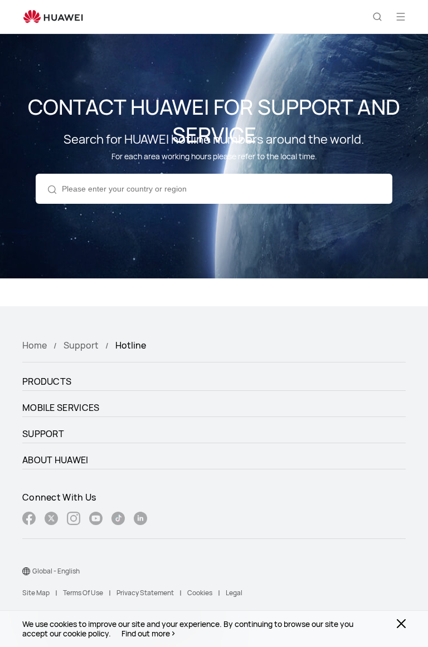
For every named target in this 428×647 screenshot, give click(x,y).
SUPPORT (43, 433)
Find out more (145, 634)
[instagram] (73, 520)
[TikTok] (118, 520)
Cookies (199, 592)
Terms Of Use (83, 592)
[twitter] (51, 520)
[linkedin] (140, 520)
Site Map (36, 592)
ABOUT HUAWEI (55, 459)
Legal (234, 592)
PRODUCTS (46, 381)
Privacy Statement (145, 592)
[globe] (26, 571)
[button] (377, 17)
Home (34, 345)
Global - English (56, 571)
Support (81, 345)
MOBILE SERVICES (61, 407)
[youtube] (96, 520)
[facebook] (29, 520)
